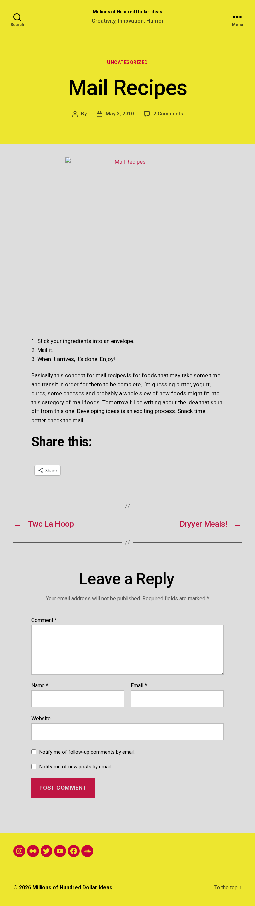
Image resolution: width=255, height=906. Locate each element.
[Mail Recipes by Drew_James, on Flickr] (127, 240)
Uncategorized (127, 62)
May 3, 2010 (120, 114)
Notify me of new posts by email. (75, 767)
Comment (44, 620)
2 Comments (168, 114)
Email (139, 686)
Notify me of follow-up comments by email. (87, 752)
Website (41, 718)
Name (39, 686)
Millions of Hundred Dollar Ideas (127, 11)
